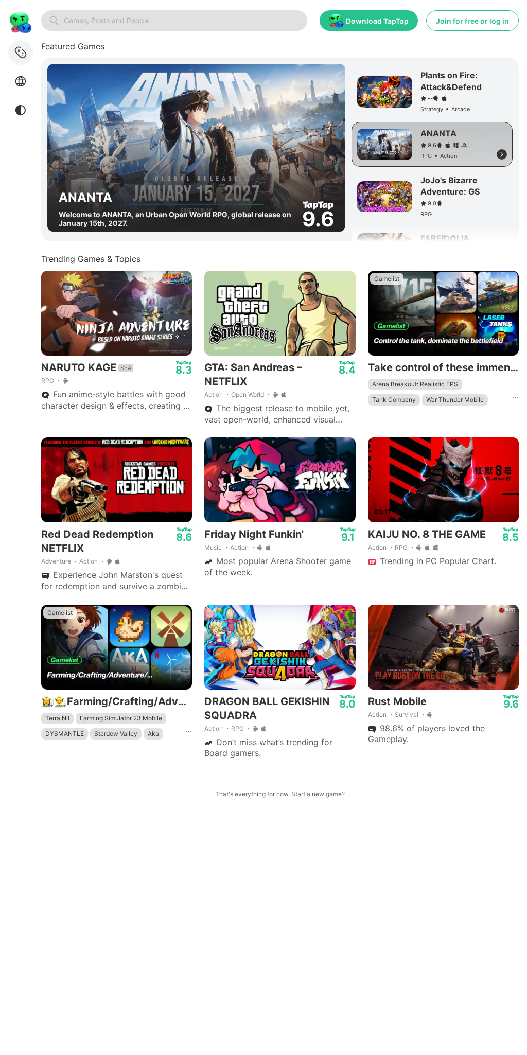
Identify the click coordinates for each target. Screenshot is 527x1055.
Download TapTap (377, 20)
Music (213, 547)
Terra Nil (57, 718)
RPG (47, 380)
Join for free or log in (472, 20)
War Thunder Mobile (455, 399)
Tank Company (394, 399)
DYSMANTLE (64, 733)
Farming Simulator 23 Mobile (121, 718)
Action (213, 394)
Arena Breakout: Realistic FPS (415, 384)
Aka (153, 733)
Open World (247, 394)
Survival (406, 714)
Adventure (56, 561)
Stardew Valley (115, 733)
